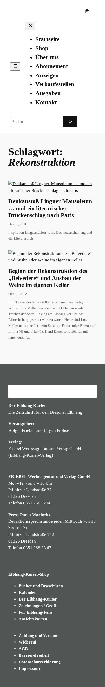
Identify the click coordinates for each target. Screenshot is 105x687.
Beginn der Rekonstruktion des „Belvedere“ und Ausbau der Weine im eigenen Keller (47, 278)
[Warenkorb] (88, 11)
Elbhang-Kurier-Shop (28, 574)
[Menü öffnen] (15, 66)
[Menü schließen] (30, 26)
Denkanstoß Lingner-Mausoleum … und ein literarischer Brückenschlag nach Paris (50, 208)
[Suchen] (70, 121)
